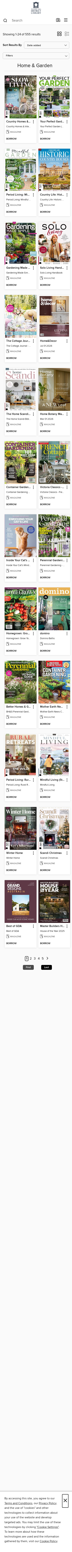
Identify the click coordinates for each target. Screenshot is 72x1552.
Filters (9, 55)
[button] (59, 35)
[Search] (5, 20)
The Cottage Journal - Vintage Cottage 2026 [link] (18, 341)
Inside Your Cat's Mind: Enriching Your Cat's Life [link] (18, 560)
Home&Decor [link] (48, 341)
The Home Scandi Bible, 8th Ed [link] (18, 414)
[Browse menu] (65, 20)
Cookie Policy (48, 1541)
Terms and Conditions (18, 1503)
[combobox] (28, 20)
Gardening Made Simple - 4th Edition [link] (18, 268)
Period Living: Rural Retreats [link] (18, 780)
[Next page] (47, 959)
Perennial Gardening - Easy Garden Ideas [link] (52, 560)
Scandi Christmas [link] (51, 853)
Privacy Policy (47, 1503)
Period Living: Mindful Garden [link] (18, 194)
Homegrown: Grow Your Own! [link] (18, 633)
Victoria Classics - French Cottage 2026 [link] (52, 487)
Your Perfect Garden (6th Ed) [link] (52, 121)
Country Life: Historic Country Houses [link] (52, 194)
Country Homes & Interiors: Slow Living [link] (18, 121)
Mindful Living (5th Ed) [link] (52, 780)
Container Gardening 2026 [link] (18, 487)
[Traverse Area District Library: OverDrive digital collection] (36, 8)
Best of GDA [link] (14, 926)
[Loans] (58, 20)
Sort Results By (12, 45)
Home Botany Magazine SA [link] (52, 414)
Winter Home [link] (14, 853)
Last (46, 967)
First (28, 967)
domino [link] (45, 633)
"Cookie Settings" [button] (48, 1527)
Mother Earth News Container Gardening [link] (52, 707)
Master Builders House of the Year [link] (52, 926)
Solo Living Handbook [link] (52, 268)
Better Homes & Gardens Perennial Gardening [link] (18, 707)
